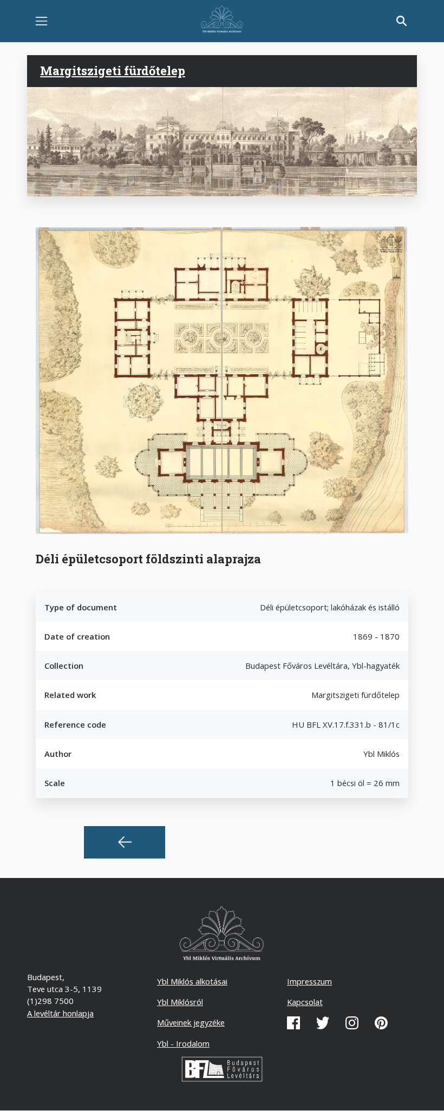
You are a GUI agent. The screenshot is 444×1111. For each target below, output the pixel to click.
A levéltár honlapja (60, 1013)
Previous (124, 842)
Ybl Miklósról (180, 1001)
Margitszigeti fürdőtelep (112, 70)
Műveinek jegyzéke (191, 1022)
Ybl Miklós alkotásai (192, 981)
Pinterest (381, 1023)
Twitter (322, 1023)
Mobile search (402, 21)
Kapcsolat (305, 1001)
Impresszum (309, 981)
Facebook (293, 1023)
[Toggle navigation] (41, 21)
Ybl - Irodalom (183, 1043)
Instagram (351, 1023)
